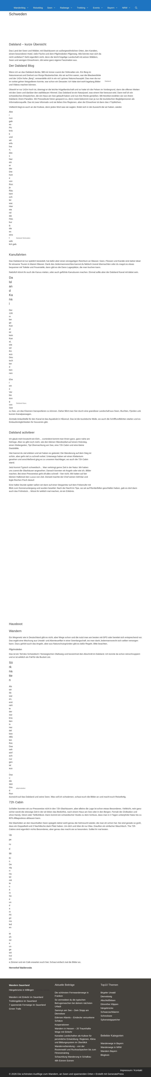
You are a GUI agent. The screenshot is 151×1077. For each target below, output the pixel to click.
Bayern (110, 8)
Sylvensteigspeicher (110, 1019)
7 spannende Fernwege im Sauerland (27, 1005)
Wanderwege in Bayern (112, 1043)
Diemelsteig (106, 996)
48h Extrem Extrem (64, 1060)
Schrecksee (106, 1016)
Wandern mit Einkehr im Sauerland (26, 997)
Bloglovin (105, 1055)
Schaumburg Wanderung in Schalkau (73, 1057)
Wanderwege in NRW (111, 1047)
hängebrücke (107, 1008)
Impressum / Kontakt (131, 1070)
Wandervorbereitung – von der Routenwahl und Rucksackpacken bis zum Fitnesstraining (75, 1049)
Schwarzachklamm (110, 1012)
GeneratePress (116, 1074)
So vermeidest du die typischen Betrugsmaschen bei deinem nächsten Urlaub (73, 1003)
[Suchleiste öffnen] (136, 7)
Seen (49, 8)
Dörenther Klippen (109, 1004)
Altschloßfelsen (108, 1000)
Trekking (81, 8)
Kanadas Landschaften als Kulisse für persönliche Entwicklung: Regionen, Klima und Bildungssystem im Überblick (75, 1039)
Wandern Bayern (109, 1051)
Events (96, 8)
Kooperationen (62, 1024)
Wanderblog (19, 8)
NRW (124, 8)
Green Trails (15, 1009)
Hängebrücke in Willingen (21, 990)
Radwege (64, 8)
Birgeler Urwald (108, 992)
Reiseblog (38, 8)
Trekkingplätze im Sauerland (23, 1001)
